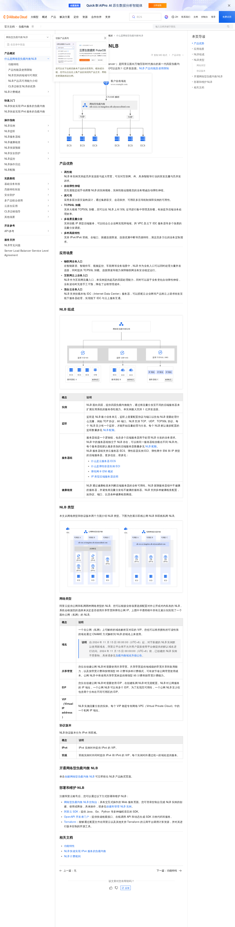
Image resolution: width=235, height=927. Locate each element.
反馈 (127, 887)
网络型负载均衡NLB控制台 (80, 802)
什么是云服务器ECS (103, 461)
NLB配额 (108, 430)
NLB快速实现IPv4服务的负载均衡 (85, 851)
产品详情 (176, 54)
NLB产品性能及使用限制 (154, 68)
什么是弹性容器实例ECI (105, 466)
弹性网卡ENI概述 (102, 471)
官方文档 (9, 26)
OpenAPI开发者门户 (76, 816)
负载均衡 (24, 26)
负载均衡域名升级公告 (129, 655)
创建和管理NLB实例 (118, 806)
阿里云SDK (71, 811)
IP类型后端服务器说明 (104, 476)
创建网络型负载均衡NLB (80, 776)
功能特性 (69, 846)
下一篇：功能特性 (167, 870)
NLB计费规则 (72, 856)
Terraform (70, 822)
